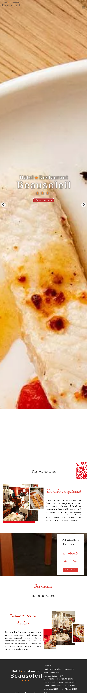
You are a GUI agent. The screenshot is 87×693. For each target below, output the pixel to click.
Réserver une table (43, 200)
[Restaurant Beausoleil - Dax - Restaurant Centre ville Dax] (64, 630)
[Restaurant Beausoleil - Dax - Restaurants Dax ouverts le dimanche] (23, 503)
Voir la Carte (70, 570)
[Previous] (3, 204)
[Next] (83, 204)
